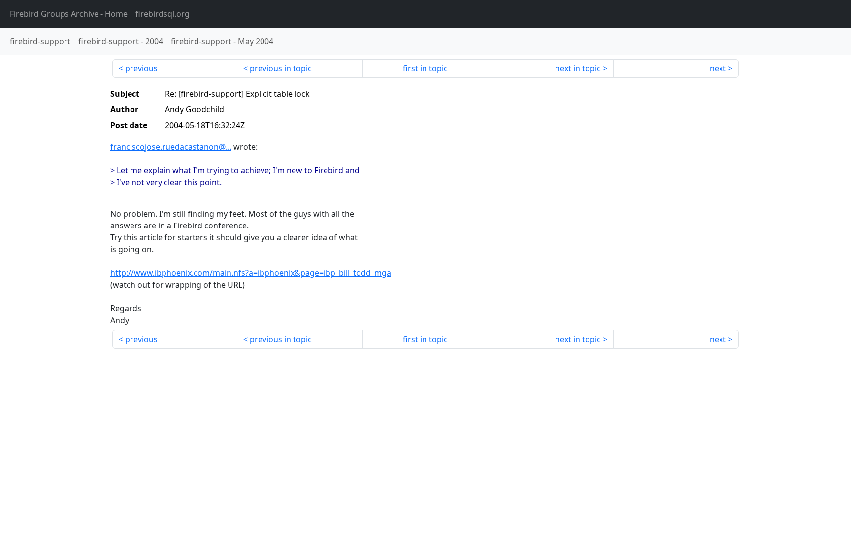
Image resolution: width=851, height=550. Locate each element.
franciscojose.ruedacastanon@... (170, 146)
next (718, 68)
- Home (69, 13)
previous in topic (281, 68)
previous (141, 68)
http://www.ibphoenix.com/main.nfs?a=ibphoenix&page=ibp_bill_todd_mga (250, 272)
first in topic (425, 68)
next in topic (578, 68)
